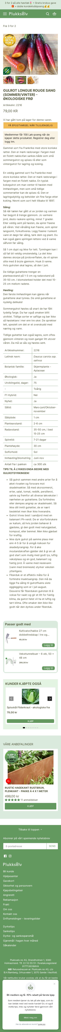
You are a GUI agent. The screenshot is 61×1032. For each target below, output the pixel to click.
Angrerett (8, 894)
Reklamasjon (10, 899)
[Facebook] (5, 855)
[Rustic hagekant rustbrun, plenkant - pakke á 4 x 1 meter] (30, 767)
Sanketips (9, 931)
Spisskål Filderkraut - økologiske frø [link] (28, 707)
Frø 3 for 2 (9, 26)
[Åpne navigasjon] (5, 14)
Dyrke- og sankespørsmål (18, 935)
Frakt (6, 904)
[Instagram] (10, 855)
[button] (30, 125)
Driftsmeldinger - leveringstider (21, 918)
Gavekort (8, 880)
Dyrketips (9, 926)
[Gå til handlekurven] (54, 13)
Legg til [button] (48, 645)
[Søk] (47, 13)
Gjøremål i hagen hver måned (20, 940)
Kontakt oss (10, 913)
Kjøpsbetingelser (13, 890)
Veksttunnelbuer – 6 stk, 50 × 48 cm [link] (36, 655)
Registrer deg (41, 138)
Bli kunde (8, 871)
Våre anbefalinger (18, 744)
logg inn (9, 141)
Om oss (7, 909)
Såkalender (9, 945)
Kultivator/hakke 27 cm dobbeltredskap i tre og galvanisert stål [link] (33, 633)
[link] (11, 638)
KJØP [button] (30, 721)
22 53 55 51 (29, 963)
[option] (8, 80)
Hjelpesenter (10, 876)
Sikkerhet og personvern (17, 885)
